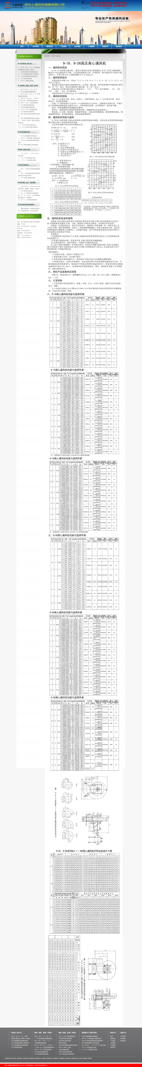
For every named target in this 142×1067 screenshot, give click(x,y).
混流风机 (68, 1058)
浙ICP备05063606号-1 (41, 1065)
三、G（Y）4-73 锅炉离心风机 (27, 160)
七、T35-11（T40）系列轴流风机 (27, 109)
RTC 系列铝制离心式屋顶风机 (90, 1043)
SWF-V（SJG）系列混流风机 (43, 1049)
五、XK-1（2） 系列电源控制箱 (27, 200)
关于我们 (36, 46)
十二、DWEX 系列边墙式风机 (27, 125)
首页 (22, 46)
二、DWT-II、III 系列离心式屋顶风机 (29, 138)
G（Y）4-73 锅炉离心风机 (89, 1049)
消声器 (89, 1058)
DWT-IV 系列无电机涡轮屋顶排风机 (92, 1041)
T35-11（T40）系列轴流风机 (67, 1036)
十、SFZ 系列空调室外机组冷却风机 (28, 118)
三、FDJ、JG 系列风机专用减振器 (28, 193)
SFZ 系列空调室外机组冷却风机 (68, 1045)
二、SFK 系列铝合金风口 (25, 191)
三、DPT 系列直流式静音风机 (27, 178)
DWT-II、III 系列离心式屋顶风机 (91, 1038)
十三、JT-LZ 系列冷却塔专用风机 (28, 127)
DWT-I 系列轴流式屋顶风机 (90, 1036)
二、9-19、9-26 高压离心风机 (26, 158)
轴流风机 (32, 1058)
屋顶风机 (19, 1058)
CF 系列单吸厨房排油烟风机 (19, 1045)
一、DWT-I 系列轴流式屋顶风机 (27, 136)
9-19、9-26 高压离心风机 (89, 1047)
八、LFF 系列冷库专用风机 (26, 111)
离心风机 (13, 1058)
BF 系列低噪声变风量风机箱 (19, 1041)
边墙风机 (55, 1058)
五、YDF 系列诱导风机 (25, 78)
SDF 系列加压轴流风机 (41, 1052)
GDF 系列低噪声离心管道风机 (20, 1043)
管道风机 (61, 1058)
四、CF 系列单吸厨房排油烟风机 (27, 76)
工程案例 (91, 46)
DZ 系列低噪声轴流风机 (41, 1054)
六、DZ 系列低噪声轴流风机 (26, 107)
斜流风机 (74, 1058)
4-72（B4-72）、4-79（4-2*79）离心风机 (94, 1045)
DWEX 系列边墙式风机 (65, 1052)
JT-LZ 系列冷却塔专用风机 (66, 1054)
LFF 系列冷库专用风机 (65, 1038)
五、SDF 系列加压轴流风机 (26, 105)
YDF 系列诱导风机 (16, 1047)
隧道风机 (38, 1058)
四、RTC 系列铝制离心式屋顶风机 (28, 145)
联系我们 (119, 46)
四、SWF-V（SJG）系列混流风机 (28, 103)
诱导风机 (49, 1058)
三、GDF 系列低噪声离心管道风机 (28, 74)
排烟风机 (25, 1058)
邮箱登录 (123, 1041)
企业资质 (77, 46)
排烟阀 (85, 1058)
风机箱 (44, 1058)
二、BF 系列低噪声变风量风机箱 (27, 72)
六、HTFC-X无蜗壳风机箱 (26, 81)
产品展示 (63, 46)
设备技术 (105, 46)
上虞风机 (7, 1058)
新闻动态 (50, 46)
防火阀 (80, 1058)
